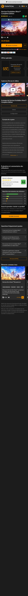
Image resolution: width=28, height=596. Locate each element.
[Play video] (13, 90)
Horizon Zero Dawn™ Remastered (11, 282)
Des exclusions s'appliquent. (17, 68)
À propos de (14, 105)
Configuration (14, 113)
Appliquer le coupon (15, 72)
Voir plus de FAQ (14, 258)
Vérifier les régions (23, 49)
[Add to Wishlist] (25, 45)
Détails (14, 109)
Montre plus (13, 155)
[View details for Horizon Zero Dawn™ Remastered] (13, 273)
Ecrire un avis (14, 216)
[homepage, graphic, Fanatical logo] (7, 6)
